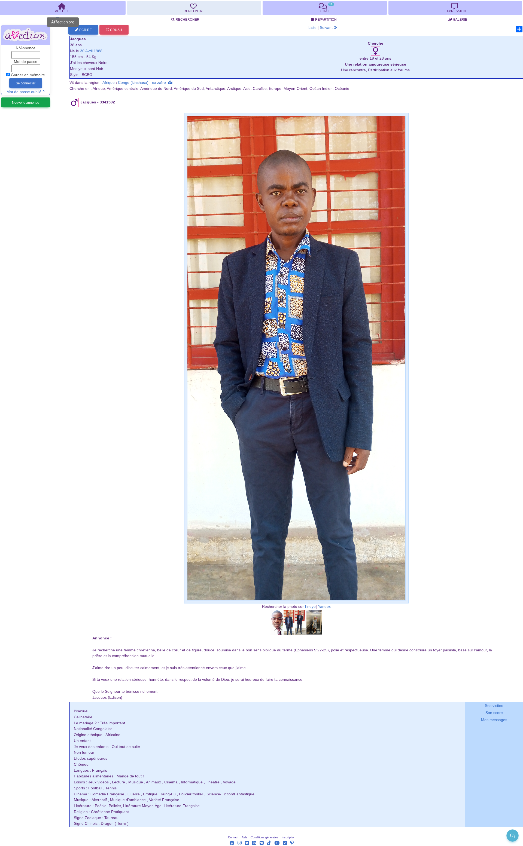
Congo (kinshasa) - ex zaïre (142, 83)
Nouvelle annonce (25, 103)
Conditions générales (264, 837)
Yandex (324, 607)
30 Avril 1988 (91, 51)
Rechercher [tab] (187, 20)
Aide (244, 837)
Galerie (460, 20)
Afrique (108, 83)
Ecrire (85, 30)
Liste (312, 28)
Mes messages (494, 720)
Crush (115, 30)
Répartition (326, 20)
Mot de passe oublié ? (26, 92)
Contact (233, 837)
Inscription (288, 837)
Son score (494, 713)
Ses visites (494, 706)
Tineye (310, 607)
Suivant (327, 28)
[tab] (194, 8)
